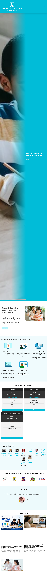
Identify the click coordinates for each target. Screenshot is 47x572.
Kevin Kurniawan (24, 463)
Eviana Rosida (30, 461)
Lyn (23, 453)
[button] (45, 7)
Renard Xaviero (17, 454)
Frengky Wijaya (3, 454)
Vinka (30, 451)
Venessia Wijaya (10, 454)
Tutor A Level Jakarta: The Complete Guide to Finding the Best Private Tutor (11, 547)
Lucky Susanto (43, 453)
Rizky (36, 453)
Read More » (3, 555)
